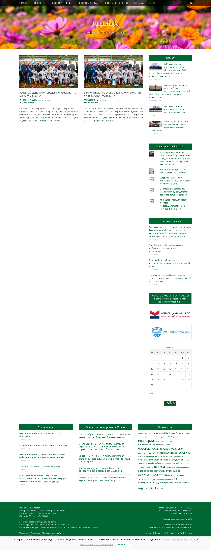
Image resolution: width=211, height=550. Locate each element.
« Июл (152, 393)
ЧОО (171, 441)
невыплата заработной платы (150, 463)
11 (158, 368)
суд (156, 482)
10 (152, 368)
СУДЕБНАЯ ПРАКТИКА (144, 3)
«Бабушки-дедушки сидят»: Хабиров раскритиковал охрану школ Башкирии (101, 469)
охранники (179, 475)
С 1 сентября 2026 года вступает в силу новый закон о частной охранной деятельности (104, 436)
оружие (149, 467)
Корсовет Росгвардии (157, 437)
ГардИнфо (105, 23)
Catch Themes (186, 533)
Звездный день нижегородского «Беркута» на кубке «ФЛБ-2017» (48, 94)
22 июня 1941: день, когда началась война (40, 466)
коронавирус (178, 456)
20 (170, 374)
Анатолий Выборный (165, 433)
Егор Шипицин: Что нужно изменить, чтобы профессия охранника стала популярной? (167, 248)
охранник (165, 475)
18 (158, 374)
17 (152, 374)
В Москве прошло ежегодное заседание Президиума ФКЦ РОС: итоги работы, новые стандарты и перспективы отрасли (168, 70)
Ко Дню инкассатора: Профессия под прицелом (43, 445)
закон (140, 456)
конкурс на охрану (163, 456)
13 (170, 368)
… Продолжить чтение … (50, 120)
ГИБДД (184, 433)
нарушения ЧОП (180, 459)
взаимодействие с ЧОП (148, 453)
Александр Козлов (145, 433)
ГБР (179, 433)
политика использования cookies (179, 539)
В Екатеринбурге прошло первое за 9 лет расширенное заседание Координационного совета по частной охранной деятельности (175, 158)
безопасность (148, 448)
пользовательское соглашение (96, 544)
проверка (161, 479)
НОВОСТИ (39, 3)
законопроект (149, 456)
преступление (150, 479)
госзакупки (184, 452)
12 (164, 368)
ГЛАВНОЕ (24, 3)
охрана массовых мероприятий (177, 467)
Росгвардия (147, 440)
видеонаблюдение (167, 452)
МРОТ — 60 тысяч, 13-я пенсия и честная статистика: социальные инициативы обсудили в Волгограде (105, 458)
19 (164, 374)
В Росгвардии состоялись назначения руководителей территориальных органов (174, 191)
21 (176, 374)
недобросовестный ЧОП (173, 463)
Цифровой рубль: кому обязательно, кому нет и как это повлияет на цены (175, 180)
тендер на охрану (168, 482)
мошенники (144, 459)
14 (176, 368)
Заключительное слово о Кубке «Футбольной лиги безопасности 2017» (112, 94)
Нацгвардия (175, 437)
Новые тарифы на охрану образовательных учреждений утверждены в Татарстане (103, 479)
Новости (103, 100)
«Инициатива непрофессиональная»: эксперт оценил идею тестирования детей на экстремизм (170, 278)
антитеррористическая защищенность (155, 444)
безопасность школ (171, 448)
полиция (141, 479)
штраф (160, 488)
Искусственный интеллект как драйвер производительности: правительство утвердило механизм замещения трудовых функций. (43, 478)
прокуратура (146, 482)
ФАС (158, 441)
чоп (152, 487)
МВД (168, 436)
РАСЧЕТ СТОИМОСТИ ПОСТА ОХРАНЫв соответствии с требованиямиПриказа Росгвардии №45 (170, 298)
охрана (159, 467)
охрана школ (148, 475)
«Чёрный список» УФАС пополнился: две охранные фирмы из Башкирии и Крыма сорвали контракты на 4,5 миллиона (101, 446)
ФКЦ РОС (164, 441)
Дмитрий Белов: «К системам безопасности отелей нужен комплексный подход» (169, 263)
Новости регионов (42, 100)
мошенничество (160, 459)
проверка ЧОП (171, 479)
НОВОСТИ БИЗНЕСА (87, 3)
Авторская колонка (170, 221)
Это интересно (46, 427)
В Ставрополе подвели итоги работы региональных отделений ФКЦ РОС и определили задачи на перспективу (169, 91)
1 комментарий (29, 102)
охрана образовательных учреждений (159, 470)
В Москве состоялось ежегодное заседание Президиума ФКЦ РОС (175, 109)
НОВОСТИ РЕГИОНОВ (60, 3)
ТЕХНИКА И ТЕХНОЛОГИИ (115, 3)
